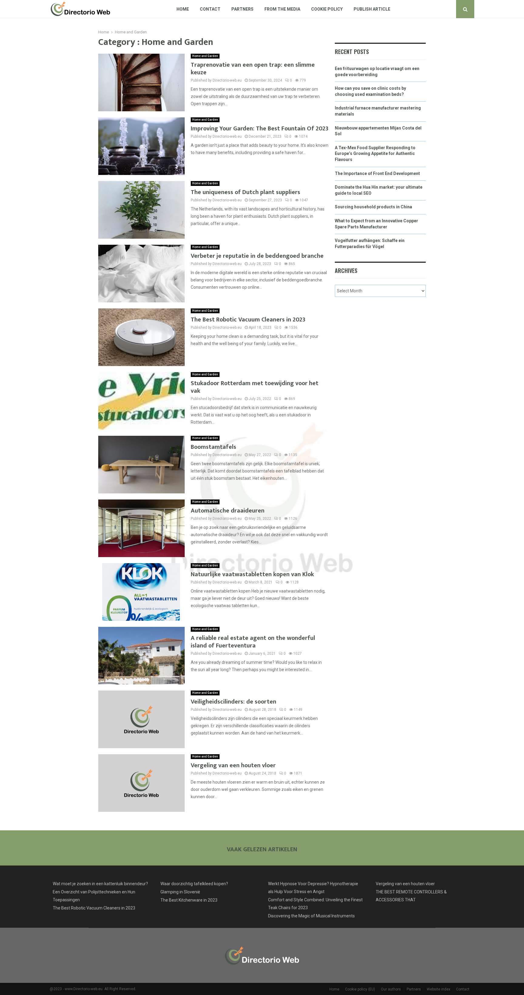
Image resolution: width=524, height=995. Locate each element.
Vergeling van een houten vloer (233, 765)
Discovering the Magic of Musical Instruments (311, 915)
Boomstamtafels (213, 447)
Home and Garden (205, 56)
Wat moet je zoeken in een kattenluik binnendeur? (100, 883)
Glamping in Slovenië (180, 891)
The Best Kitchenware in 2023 (188, 900)
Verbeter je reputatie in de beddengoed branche (257, 256)
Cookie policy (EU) (360, 989)
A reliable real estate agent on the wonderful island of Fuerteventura (253, 642)
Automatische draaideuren (227, 511)
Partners (242, 9)
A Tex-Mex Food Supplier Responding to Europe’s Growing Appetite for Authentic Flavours (375, 153)
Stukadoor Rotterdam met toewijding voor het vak (254, 387)
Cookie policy (327, 9)
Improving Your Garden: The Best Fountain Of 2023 (259, 128)
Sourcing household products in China (373, 206)
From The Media (282, 9)
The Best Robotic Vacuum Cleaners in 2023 (248, 319)
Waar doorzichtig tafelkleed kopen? (194, 883)
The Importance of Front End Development (377, 173)
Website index (438, 989)
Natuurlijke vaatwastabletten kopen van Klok (252, 574)
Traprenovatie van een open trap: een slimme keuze (253, 69)
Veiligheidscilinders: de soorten (233, 702)
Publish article (372, 9)
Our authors (391, 989)
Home (182, 9)
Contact (210, 9)
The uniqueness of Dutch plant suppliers (245, 192)
